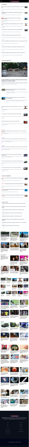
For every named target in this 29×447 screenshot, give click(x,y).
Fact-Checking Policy (20, 431)
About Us (8, 422)
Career (8, 424)
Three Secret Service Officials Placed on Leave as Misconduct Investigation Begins (11, 18)
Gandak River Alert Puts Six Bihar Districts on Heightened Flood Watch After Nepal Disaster (12, 13)
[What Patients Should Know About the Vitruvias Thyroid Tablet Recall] (26, 185)
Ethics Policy (20, 429)
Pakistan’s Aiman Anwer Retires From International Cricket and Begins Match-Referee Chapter (12, 155)
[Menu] (1, 1)
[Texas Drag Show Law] (26, 179)
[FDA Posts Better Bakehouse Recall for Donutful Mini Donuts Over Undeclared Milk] (26, 25)
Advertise (21, 424)
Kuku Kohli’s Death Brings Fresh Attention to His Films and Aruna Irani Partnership (13, 52)
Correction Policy (8, 431)
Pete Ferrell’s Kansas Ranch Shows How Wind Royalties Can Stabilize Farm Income (13, 46)
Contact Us (21, 422)
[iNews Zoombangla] (14, 1)
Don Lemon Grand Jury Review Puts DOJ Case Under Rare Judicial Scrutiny (11, 167)
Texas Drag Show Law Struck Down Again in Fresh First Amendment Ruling (12, 29)
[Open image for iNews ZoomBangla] (26, 190)
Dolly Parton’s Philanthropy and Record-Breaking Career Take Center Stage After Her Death (14, 131)
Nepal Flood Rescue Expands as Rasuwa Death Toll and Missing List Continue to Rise (13, 7)
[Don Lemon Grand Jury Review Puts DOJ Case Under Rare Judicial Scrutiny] (25, 169)
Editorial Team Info (8, 429)
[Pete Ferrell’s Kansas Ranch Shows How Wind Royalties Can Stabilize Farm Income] (26, 196)
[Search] (27, 1)
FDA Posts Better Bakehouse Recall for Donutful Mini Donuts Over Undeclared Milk (12, 24)
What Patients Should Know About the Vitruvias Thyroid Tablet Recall (11, 35)
